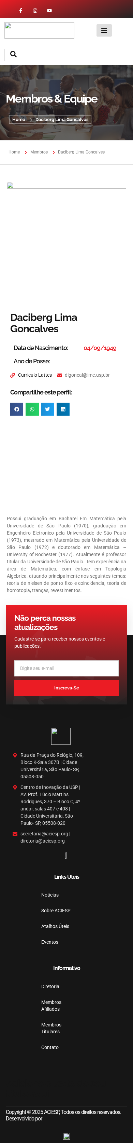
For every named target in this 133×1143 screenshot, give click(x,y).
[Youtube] (49, 10)
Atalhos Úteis (55, 926)
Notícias (50, 895)
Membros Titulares (51, 1028)
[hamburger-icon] (104, 30)
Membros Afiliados (51, 1005)
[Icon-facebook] (21, 10)
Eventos (49, 942)
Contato (50, 1047)
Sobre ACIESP (56, 910)
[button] (11, 55)
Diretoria (50, 986)
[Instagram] (35, 10)
